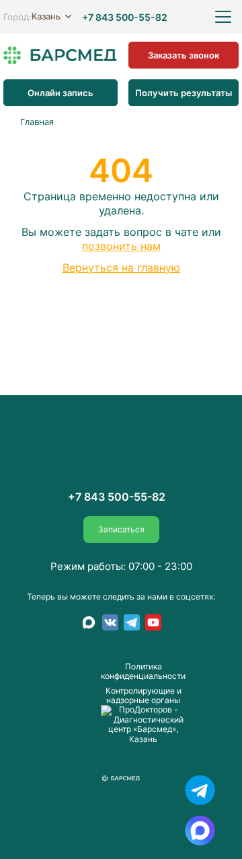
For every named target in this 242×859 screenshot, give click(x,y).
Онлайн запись (60, 92)
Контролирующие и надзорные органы (144, 696)
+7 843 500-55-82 (124, 17)
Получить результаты (183, 92)
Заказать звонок (183, 54)
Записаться (121, 529)
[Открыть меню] (223, 16)
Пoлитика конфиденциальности (143, 672)
